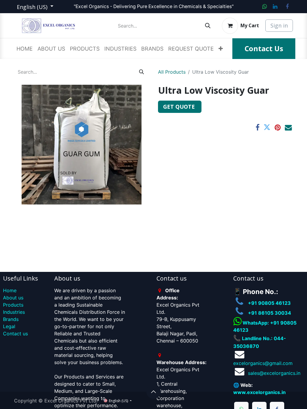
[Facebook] (287, 6)
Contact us (15, 334)
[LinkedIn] (275, 6)
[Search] (208, 26)
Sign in (279, 25)
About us (13, 298)
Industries (14, 312)
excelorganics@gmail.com (263, 363)
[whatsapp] (264, 6)
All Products (172, 72)
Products (13, 305)
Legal (9, 326)
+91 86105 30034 (269, 313)
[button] (153, 391)
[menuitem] (24, 48)
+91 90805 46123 (269, 303)
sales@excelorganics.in (274, 373)
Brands (11, 319)
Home (9, 290)
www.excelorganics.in (259, 392)
